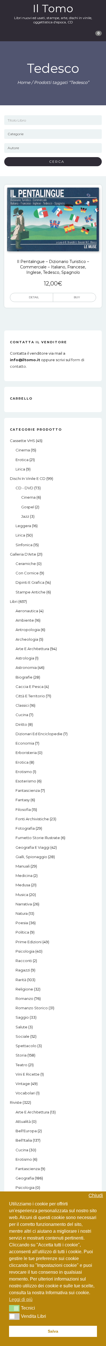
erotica (22, 459)
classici (22, 705)
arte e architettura (32, 648)
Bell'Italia (24, 1140)
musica (22, 894)
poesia (22, 922)
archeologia (27, 639)
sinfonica (24, 544)
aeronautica (27, 611)
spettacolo (26, 1045)
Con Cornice (27, 573)
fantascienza (28, 790)
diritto (21, 724)
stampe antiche (31, 592)
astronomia (26, 667)
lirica (20, 469)
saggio (22, 1017)
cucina (22, 714)
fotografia (25, 828)
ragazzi (23, 970)
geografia (25, 1178)
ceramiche (26, 563)
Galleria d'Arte (23, 554)
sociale (22, 1036)
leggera (23, 525)
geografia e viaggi (32, 847)
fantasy (23, 800)
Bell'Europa (26, 1131)
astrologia (25, 658)
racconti (24, 960)
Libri (14, 601)
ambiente (25, 620)
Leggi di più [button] (21, 1299)
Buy (77, 297)
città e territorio (30, 696)
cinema (23, 450)
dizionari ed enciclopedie (39, 733)
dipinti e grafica (30, 582)
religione (24, 989)
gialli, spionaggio (31, 856)
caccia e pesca (30, 686)
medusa (23, 885)
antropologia (28, 629)
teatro (21, 1065)
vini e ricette (28, 1074)
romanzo (24, 998)
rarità (21, 979)
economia (25, 743)
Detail (34, 297)
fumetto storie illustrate (38, 837)
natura (22, 913)
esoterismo (26, 781)
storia (21, 1055)
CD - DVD (24, 488)
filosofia (23, 809)
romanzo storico (32, 1008)
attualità (23, 1121)
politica (22, 932)
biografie (24, 677)
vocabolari (25, 1093)
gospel (27, 507)
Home (23, 82)
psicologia (25, 951)
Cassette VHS (22, 440)
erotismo (24, 771)
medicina (24, 875)
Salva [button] (53, 1331)
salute (21, 1027)
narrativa (24, 904)
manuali (23, 866)
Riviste (16, 1102)
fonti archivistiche (32, 819)
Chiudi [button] (95, 1195)
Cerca (54, 161)
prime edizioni (29, 942)
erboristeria (26, 752)
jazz (25, 516)
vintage (23, 1083)
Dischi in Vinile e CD (28, 478)
